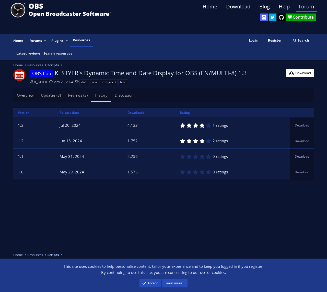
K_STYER (40, 82)
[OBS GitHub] (281, 17)
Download (238, 6)
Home (210, 6)
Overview (25, 95)
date (84, 82)
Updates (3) (51, 95)
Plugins (57, 40)
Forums (35, 40)
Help (284, 6)
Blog (264, 6)
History (101, 95)
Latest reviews (28, 53)
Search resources (57, 53)
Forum (306, 6)
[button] (45, 40)
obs (94, 82)
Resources (81, 40)
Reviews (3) (78, 95)
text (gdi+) (108, 82)
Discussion (124, 95)
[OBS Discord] (264, 17)
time (123, 82)
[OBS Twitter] (272, 17)
